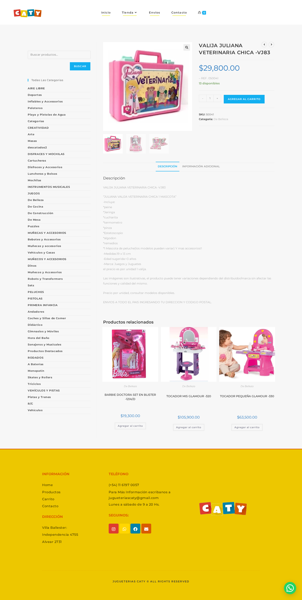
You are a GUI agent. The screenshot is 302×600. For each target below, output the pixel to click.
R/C (30, 403)
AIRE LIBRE (36, 88)
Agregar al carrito (244, 99)
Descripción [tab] (167, 166)
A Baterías (36, 364)
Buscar (80, 66)
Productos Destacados (45, 351)
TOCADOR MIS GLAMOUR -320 (188, 396)
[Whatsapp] (124, 528)
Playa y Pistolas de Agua (47, 114)
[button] (186, 47)
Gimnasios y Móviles (43, 331)
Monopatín (36, 370)
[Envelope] (146, 528)
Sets (31, 285)
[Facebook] (135, 528)
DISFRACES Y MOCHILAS (46, 154)
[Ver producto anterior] (264, 44)
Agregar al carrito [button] (130, 425)
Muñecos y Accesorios (45, 272)
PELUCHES (36, 292)
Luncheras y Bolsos (42, 173)
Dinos (32, 265)
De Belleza (221, 119)
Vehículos (35, 410)
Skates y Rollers (40, 377)
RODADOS (35, 357)
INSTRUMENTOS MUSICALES (49, 186)
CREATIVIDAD (38, 127)
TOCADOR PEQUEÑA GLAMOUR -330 (247, 396)
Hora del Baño (39, 338)
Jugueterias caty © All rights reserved (151, 581)
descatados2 (37, 147)
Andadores (36, 311)
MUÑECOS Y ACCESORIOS (47, 259)
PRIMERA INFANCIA (43, 305)
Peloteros (35, 108)
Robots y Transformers (45, 278)
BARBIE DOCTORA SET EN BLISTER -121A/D (130, 397)
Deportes (35, 94)
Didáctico (35, 324)
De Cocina (35, 206)
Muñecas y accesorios (44, 246)
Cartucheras (37, 160)
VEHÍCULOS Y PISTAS (44, 390)
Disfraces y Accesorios (45, 167)
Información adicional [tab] (201, 166)
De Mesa (34, 219)
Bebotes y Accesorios (44, 239)
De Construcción (40, 213)
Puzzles (33, 226)
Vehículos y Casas (41, 252)
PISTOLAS (35, 298)
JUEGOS (34, 193)
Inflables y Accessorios (45, 101)
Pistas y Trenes (39, 397)
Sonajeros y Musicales (44, 344)
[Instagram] (114, 528)
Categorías (36, 121)
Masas (32, 140)
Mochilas (34, 180)
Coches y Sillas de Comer (47, 318)
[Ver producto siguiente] (271, 44)
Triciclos (34, 383)
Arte (31, 134)
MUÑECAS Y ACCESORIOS (47, 232)
